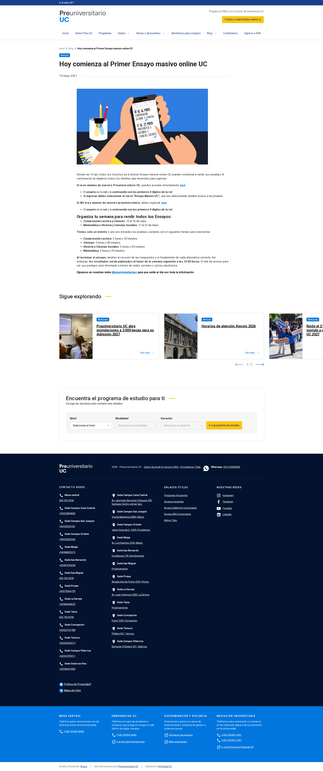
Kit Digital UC (165, 766)
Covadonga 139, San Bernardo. (128, 556)
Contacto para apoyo (181, 734)
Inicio (65, 33)
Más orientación (178, 741)
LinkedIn (227, 514)
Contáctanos (230, 33)
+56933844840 (67, 513)
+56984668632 (67, 604)
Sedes (124, 33)
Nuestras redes (229, 487)
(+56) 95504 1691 (231, 734)
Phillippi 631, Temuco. (123, 633)
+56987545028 (67, 565)
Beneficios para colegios (186, 33)
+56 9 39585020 (231, 467)
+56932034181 (67, 526)
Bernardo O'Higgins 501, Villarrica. (129, 646)
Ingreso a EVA (252, 33)
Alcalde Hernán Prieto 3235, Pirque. (130, 581)
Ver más (147, 352)
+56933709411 (67, 656)
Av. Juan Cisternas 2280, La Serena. (131, 594)
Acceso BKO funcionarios (177, 514)
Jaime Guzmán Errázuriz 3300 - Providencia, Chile (172, 467)
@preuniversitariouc (124, 272)
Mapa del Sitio (70, 690)
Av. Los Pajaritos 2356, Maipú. (127, 543)
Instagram (228, 495)
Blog (212, 33)
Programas (105, 33)
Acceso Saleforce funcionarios (180, 508)
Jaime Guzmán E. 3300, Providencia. (131, 530)
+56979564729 (67, 591)
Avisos (65, 55)
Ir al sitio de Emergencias (130, 741)
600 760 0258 (66, 500)
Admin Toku (170, 520)
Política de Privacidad (75, 684)
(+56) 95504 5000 (126, 734)
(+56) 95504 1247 (231, 740)
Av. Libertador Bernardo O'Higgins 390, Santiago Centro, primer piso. (132, 502)
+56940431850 (67, 669)
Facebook (228, 501)
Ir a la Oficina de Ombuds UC (237, 747)
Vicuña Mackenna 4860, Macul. (128, 517)
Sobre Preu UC (83, 33)
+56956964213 (67, 643)
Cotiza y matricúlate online (243, 19)
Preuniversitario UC (128, 766)
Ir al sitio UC (65, 2)
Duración (166, 418)
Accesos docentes (174, 501)
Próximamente (120, 568)
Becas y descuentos (150, 33)
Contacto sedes (72, 487)
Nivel (73, 418)
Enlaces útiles (176, 487)
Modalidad (121, 418)
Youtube (227, 508)
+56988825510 (67, 552)
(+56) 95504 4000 (74, 731)
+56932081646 (67, 539)
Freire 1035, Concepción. (125, 620)
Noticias (103, 319)
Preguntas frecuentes (176, 495)
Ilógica (83, 766)
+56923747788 (67, 630)
